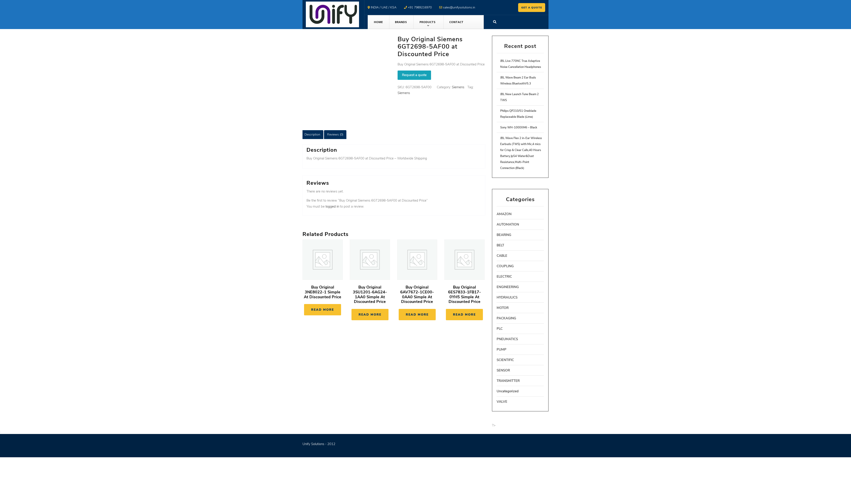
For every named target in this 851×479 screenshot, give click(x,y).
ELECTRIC (504, 276)
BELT (500, 245)
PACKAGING (506, 318)
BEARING (504, 235)
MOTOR (503, 308)
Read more (322, 310)
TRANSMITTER (508, 381)
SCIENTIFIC (505, 360)
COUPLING (505, 266)
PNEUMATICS (507, 339)
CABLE (502, 255)
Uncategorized (508, 391)
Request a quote (414, 75)
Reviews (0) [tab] (335, 134)
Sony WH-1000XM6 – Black (518, 128)
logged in (332, 206)
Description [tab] (312, 134)
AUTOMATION (508, 224)
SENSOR (503, 370)
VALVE (502, 401)
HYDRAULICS (507, 297)
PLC (500, 328)
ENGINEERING (508, 287)
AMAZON (504, 214)
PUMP (501, 349)
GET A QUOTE (531, 7)
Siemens (458, 87)
